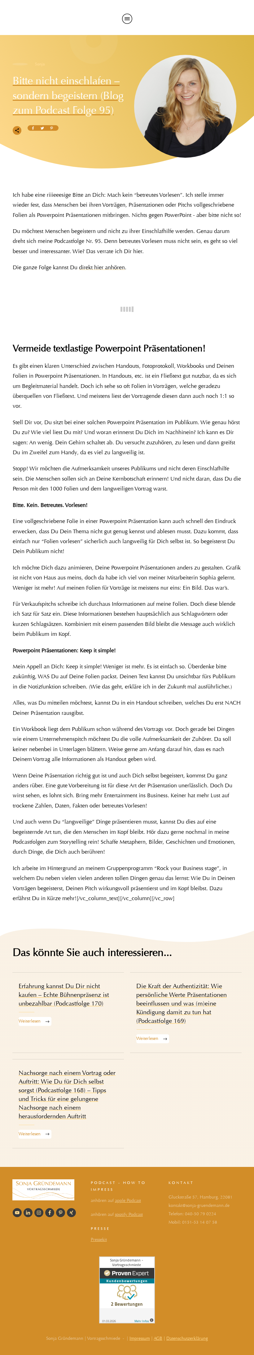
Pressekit (99, 1240)
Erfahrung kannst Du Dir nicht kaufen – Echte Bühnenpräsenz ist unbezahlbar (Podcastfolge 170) (68, 1013)
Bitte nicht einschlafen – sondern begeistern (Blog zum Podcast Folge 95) (68, 95)
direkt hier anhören (102, 267)
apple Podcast (128, 1200)
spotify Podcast (129, 1214)
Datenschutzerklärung (187, 1338)
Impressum (139, 1338)
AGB (158, 1338)
